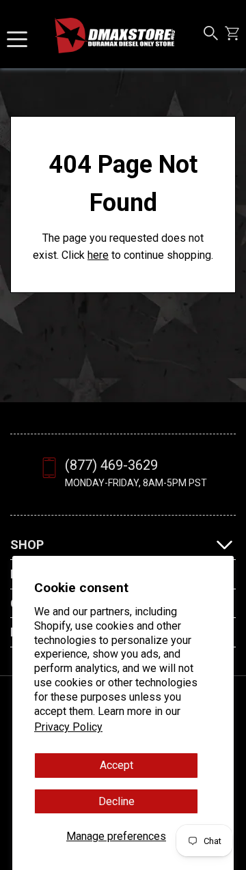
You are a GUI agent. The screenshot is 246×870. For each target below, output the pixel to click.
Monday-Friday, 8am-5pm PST (136, 482)
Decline (116, 801)
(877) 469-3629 (111, 465)
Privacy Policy (68, 726)
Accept (116, 765)
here (98, 255)
